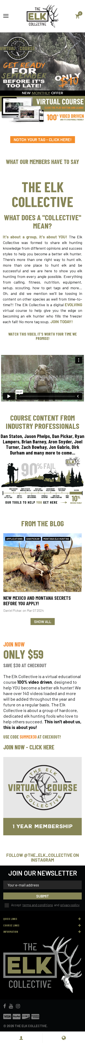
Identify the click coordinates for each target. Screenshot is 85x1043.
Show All (42, 621)
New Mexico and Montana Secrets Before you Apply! (37, 600)
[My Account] (21, 1037)
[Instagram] (18, 1006)
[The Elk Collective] (42, 16)
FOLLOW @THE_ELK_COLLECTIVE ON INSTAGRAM (42, 857)
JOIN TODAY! (61, 321)
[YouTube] (11, 1006)
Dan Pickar (33, 538)
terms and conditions (37, 905)
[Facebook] (4, 1006)
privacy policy (70, 905)
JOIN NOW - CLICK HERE (28, 747)
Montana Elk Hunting (56, 538)
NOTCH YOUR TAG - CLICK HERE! (42, 139)
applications (14, 538)
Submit (42, 896)
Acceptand (45, 905)
